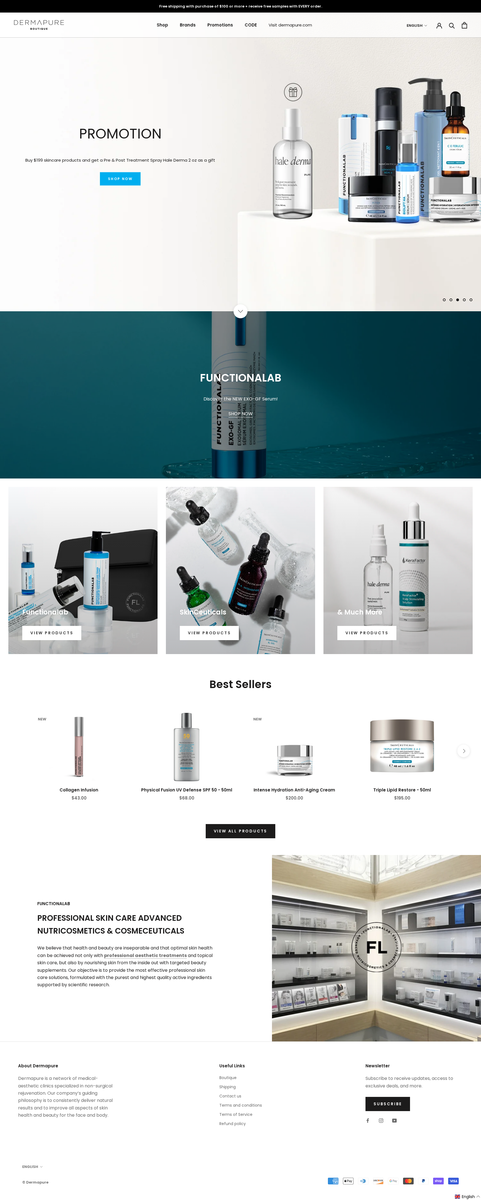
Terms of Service (235, 1114)
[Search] (452, 25)
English (415, 25)
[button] (467, 1197)
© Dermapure (35, 1182)
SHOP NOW (120, 178)
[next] (463, 751)
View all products (241, 831)
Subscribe (388, 1104)
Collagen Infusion (79, 790)
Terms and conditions (240, 1105)
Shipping (227, 1087)
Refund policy (232, 1123)
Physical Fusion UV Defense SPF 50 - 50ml (186, 790)
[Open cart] (464, 25)
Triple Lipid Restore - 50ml (402, 790)
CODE (251, 25)
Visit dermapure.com (290, 25)
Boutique (228, 1077)
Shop (162, 25)
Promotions (220, 25)
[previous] (17, 751)
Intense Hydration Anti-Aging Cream (294, 790)
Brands (188, 25)
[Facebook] (367, 1120)
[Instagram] (381, 1120)
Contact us (230, 1096)
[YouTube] (394, 1120)
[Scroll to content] (240, 311)
